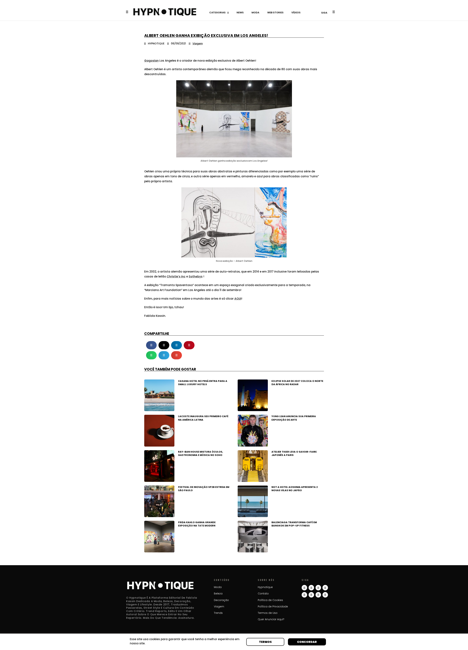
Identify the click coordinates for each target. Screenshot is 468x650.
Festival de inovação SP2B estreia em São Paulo (203, 488)
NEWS (240, 12)
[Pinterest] (304, 595)
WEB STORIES (275, 12)
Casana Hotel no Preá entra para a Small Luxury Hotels (202, 382)
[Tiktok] (318, 587)
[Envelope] (325, 595)
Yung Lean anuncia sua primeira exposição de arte (293, 418)
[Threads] (311, 587)
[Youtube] (325, 587)
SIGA (324, 12)
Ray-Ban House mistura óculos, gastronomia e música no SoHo (200, 453)
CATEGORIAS (217, 12)
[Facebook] (311, 595)
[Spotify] (318, 595)
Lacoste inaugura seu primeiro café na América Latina (203, 418)
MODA (255, 12)
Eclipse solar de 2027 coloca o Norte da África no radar (297, 382)
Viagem (198, 43)
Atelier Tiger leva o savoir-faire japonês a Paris (294, 453)
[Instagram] (304, 587)
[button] (151, 345)
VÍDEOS (296, 12)
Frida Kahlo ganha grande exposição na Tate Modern (197, 524)
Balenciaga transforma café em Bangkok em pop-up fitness (294, 524)
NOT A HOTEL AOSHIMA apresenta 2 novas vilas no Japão (294, 488)
